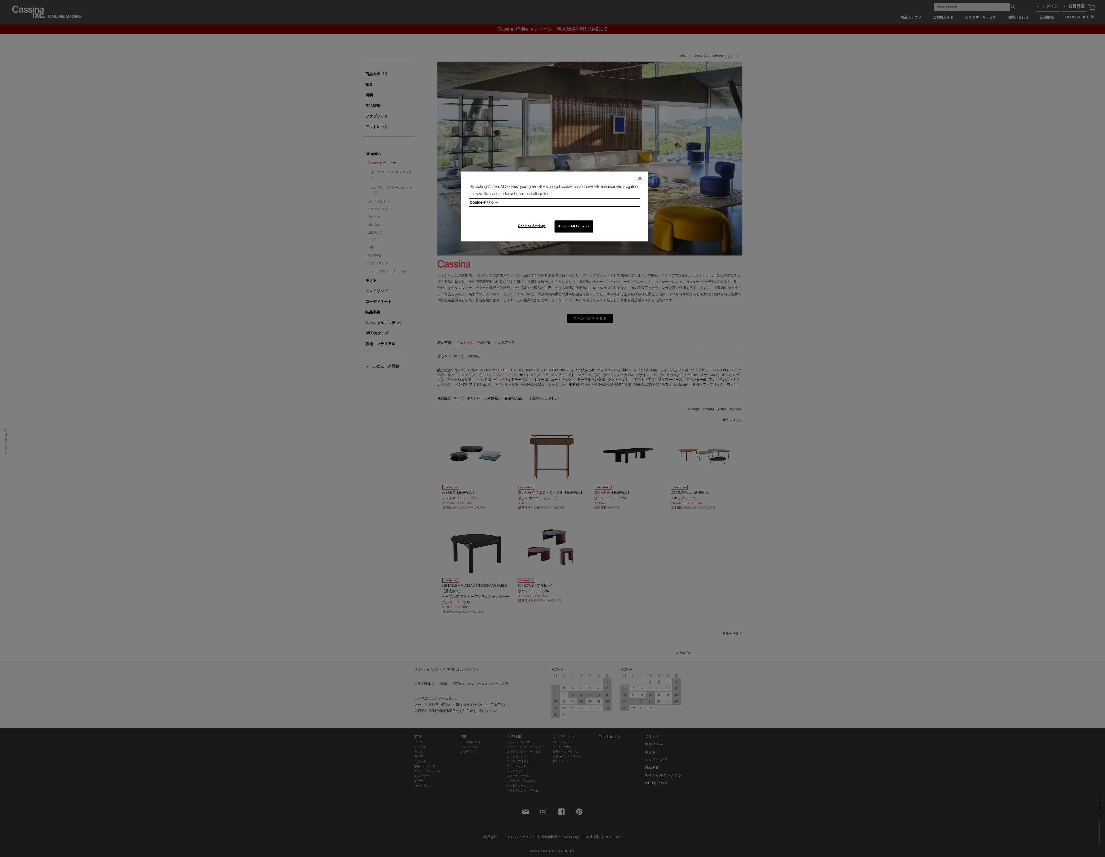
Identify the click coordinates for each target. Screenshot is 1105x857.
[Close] (640, 178)
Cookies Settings (532, 226)
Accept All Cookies (573, 226)
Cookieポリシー (484, 202)
